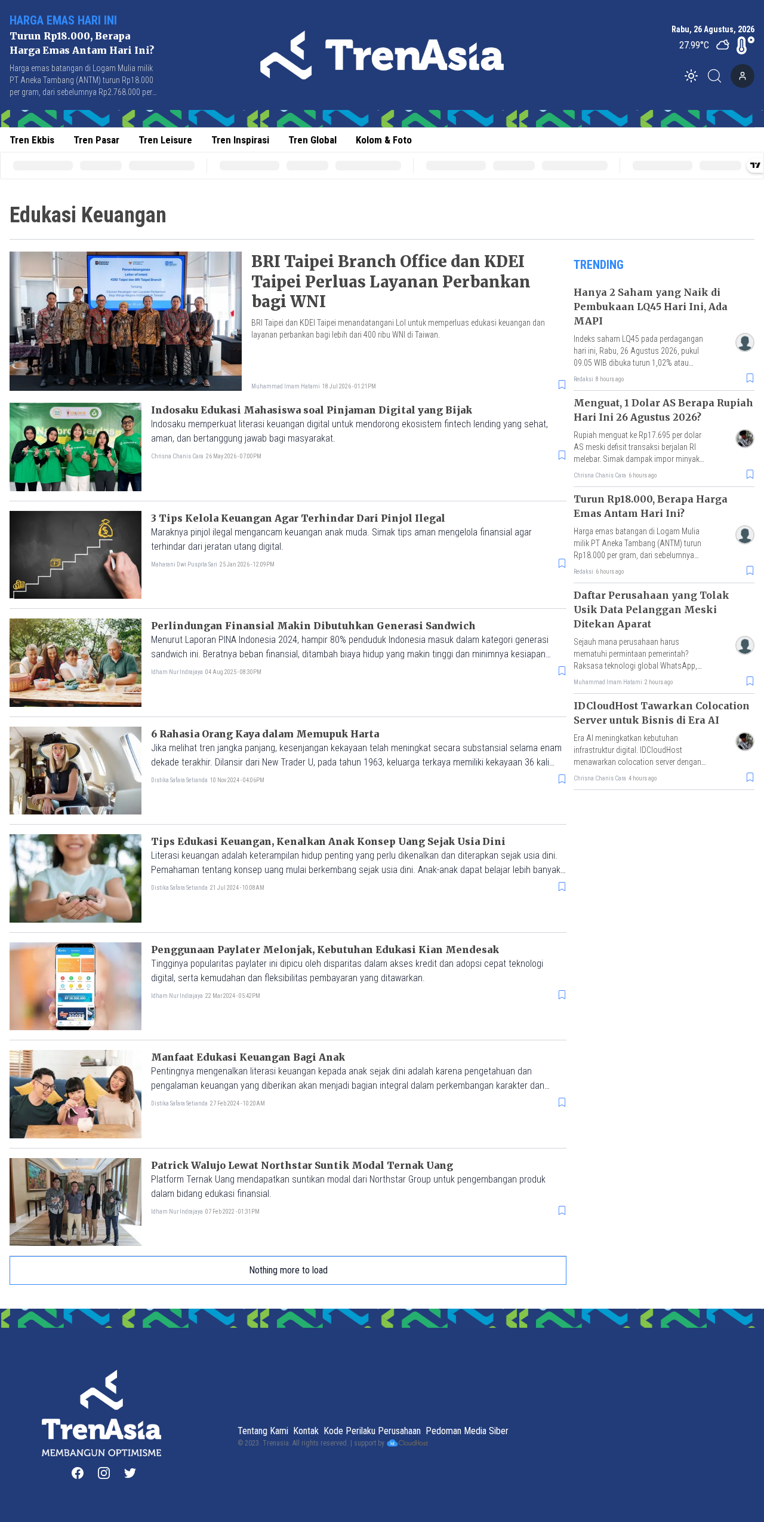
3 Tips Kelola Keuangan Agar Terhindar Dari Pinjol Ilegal (298, 518)
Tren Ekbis (32, 140)
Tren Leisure (165, 140)
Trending (599, 265)
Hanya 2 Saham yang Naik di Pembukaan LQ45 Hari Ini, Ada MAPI (651, 306)
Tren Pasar (96, 140)
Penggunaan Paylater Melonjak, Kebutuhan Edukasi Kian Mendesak (325, 950)
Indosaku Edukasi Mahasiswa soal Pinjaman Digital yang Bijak (311, 410)
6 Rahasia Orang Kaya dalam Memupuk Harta (265, 734)
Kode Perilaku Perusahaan (372, 1431)
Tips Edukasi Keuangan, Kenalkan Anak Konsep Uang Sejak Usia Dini (328, 841)
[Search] (718, 76)
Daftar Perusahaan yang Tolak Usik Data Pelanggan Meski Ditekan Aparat (651, 609)
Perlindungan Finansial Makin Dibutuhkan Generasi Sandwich (313, 626)
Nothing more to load (288, 1270)
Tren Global (312, 140)
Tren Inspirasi (240, 140)
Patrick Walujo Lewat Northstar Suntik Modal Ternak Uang (302, 1165)
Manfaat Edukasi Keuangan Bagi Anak (248, 1057)
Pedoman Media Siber (467, 1431)
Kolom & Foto (384, 140)
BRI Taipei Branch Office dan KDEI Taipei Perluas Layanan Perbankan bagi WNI (391, 282)
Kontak (306, 1431)
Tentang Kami (263, 1431)
